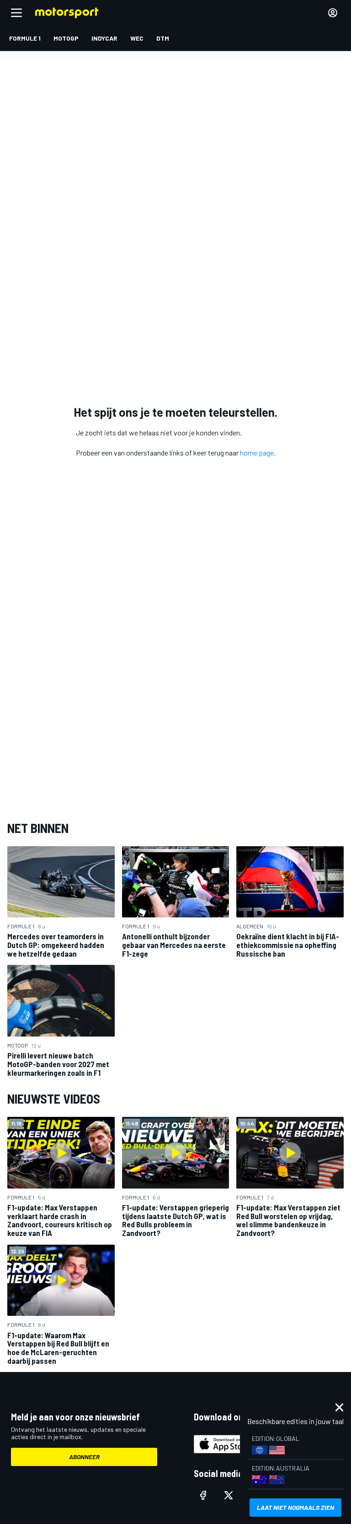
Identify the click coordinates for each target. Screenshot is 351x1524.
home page (257, 452)
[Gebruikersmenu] (333, 13)
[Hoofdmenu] (16, 12)
